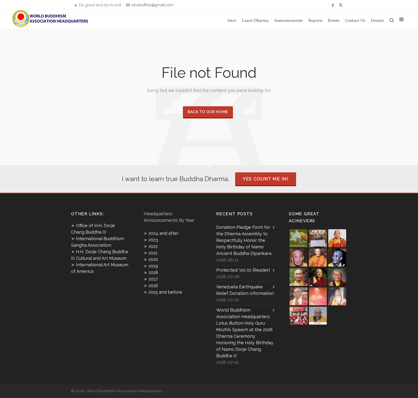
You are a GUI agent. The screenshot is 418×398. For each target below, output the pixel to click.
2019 (153, 265)
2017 (153, 279)
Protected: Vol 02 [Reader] (243, 270)
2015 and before (165, 292)
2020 (153, 259)
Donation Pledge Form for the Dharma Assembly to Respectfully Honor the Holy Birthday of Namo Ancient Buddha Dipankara (243, 240)
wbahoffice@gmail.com (152, 4)
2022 (153, 246)
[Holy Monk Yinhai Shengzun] (318, 316)
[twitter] (341, 5)
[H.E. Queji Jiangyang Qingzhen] (337, 296)
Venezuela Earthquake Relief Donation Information (245, 290)
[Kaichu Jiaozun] (318, 277)
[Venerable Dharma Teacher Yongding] (337, 258)
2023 (153, 239)
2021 (153, 252)
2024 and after (164, 233)
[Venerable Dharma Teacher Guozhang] (318, 296)
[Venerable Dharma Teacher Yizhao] (298, 296)
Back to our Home (208, 112)
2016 (153, 285)
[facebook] (333, 5)
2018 (153, 272)
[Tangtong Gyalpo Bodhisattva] (298, 316)
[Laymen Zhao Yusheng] (318, 238)
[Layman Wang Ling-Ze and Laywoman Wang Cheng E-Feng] (298, 238)
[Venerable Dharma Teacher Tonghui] (298, 258)
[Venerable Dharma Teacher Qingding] (318, 258)
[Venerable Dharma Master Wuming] (337, 238)
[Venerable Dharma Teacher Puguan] (298, 277)
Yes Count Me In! (265, 178)
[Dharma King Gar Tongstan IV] (337, 277)
